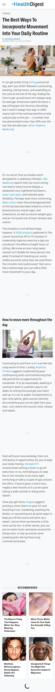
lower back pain (11, 194)
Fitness (6, 13)
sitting (33, 82)
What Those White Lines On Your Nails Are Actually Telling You (40, 623)
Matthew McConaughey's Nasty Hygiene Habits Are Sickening (12, 669)
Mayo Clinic (9, 202)
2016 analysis (24, 232)
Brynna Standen (12, 39)
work (34, 363)
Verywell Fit (32, 463)
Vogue (30, 501)
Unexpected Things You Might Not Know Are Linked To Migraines (41, 668)
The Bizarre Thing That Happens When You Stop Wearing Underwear (13, 625)
